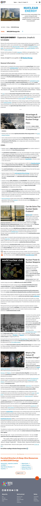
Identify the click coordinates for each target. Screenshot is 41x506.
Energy (8, 27)
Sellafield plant (14, 231)
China (25, 96)
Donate (18, 500)
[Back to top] (23, 31)
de (36, 2)
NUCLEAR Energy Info (13, 31)
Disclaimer (36, 499)
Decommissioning (6, 198)
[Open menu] (39, 2)
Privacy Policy (36, 500)
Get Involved (20, 494)
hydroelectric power (34, 80)
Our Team (4, 498)
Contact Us (19, 502)
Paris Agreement (34, 378)
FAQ (3, 496)
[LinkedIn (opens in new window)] (7, 490)
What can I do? (19, 496)
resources (19, 52)
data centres (11, 407)
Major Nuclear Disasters (7, 466)
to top (37, 478)
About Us (4, 494)
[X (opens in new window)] (5, 490)
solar (33, 393)
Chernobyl (7, 238)
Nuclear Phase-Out (26, 468)
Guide (2, 31)
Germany (3, 373)
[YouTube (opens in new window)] (12, 490)
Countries (3, 468)
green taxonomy (29, 396)
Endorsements (4, 499)
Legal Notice (36, 496)
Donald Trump (24, 339)
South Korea (30, 98)
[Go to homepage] (3, 2)
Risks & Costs (25, 463)
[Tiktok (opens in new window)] (17, 490)
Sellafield (16, 200)
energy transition (8, 102)
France (20, 98)
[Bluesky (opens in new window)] (3, 490)
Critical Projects (26, 465)
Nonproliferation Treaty (31, 331)
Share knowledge (20, 499)
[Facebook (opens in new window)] (10, 490)
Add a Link (19, 498)
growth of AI (33, 405)
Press (3, 500)
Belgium (9, 373)
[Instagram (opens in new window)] (15, 490)
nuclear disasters (31, 48)
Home (4, 27)
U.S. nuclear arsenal (15, 342)
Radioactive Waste (26, 467)
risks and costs (16, 46)
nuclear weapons (8, 49)
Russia (23, 98)
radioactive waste (19, 48)
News (20, 2)
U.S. (3, 93)
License (35, 498)
